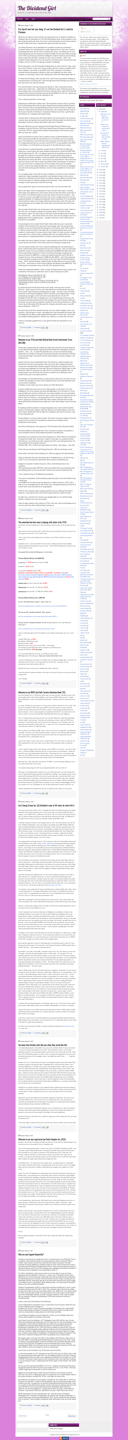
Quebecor (83, 458)
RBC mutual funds (85, 488)
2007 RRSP (83, 109)
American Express (85, 118)
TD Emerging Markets (86, 535)
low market (83, 693)
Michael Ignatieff (85, 381)
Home (47, 1415)
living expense (84, 691)
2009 (100, 212)
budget (82, 613)
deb (81, 635)
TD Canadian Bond (85, 530)
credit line (83, 630)
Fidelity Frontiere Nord (86, 273)
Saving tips (83, 505)
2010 (100, 210)
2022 (100, 178)
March (102, 161)
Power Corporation (85, 447)
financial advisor (85, 664)
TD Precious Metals (86, 552)
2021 (100, 180)
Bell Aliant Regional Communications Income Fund (85, 146)
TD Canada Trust (85, 528)
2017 (100, 191)
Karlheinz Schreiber (86, 338)
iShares (82, 674)
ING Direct (83, 321)
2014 (100, 199)
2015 (100, 196)
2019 (100, 186)
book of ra (77, 1434)
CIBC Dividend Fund (86, 185)
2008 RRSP (83, 111)
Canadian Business (85, 198)
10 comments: (37, 1127)
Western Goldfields (85, 603)
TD (81, 526)
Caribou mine (84, 208)
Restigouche (83, 498)
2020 (100, 183)
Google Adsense (85, 303)
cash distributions (85, 618)
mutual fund (83, 705)
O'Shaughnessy (84, 418)
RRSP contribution (85, 493)
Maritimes (83, 374)
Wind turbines (84, 606)
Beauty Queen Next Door (54, 885)
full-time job (83, 669)
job (81, 681)
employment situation (86, 660)
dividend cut (83, 650)
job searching (84, 686)
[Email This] (41, 328)
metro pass (83, 698)
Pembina (82, 431)
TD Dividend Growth (86, 533)
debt (81, 637)
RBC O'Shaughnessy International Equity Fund (86, 480)
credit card (83, 628)
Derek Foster (84, 250)
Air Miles (82, 116)
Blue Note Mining (85, 177)
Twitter (82, 592)
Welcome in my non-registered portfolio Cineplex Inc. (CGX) (42, 1139)
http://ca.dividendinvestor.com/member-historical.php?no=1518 (36, 629)
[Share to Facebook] (47, 328)
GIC (81, 293)
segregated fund (85, 727)
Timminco (83, 585)
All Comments (86, 32)
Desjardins (83, 253)
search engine (84, 724)
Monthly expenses (85, 388)
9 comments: (37, 1405)
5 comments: (37, 327)
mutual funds (84, 708)
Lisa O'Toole (83, 345)
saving (82, 720)
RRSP (82, 491)
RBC (81, 460)
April (102, 158)
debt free (82, 640)
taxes (81, 747)
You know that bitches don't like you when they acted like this (42, 1045)
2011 (100, 207)
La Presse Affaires (85, 340)
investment (83, 676)
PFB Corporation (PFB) (87, 420)
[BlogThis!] (43, 328)
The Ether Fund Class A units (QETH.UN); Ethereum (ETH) (87, 581)
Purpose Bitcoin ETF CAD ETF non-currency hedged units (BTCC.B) (87, 451)
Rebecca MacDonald (48, 843)
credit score (83, 633)
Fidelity (82, 271)
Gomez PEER (84, 300)
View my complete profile (88, 84)
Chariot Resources (85, 210)
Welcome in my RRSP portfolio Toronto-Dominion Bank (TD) (41, 692)
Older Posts (71, 1416)
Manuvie (82, 361)
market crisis (84, 696)
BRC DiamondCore (85, 137)
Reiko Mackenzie (85, 496)
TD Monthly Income (86, 549)
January (103, 166)
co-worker (83, 623)
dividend (82, 647)
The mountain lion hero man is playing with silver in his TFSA (42, 522)
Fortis (82, 288)
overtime (82, 710)
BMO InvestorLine (85, 134)
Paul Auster (83, 429)
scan (81, 722)
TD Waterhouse (84, 558)
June (102, 153)
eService (82, 655)
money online (84, 703)
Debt (27, 19)
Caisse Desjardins (85, 196)
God (81, 298)
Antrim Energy (84, 121)
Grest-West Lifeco (85, 308)
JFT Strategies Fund (86, 335)
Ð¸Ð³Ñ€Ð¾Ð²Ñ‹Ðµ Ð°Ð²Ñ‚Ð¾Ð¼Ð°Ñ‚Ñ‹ (35, 0)
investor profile (84, 679)
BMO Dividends (84, 128)
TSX (81, 568)
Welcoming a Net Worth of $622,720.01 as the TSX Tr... (105, 118)
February (103, 164)
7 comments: (37, 1242)
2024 (100, 172)
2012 (100, 204)
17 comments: (37, 1033)
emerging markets (85, 657)
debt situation (84, 642)
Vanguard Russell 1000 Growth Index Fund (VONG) (87, 596)
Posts (84, 28)
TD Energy (83, 540)
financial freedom (85, 666)
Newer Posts (22, 1416)
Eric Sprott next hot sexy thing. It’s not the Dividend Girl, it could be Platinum (45, 31)
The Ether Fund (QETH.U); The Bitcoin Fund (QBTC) (86, 574)
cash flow (83, 620)
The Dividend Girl (37, 8)
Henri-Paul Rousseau (86, 317)
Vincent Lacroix (84, 601)
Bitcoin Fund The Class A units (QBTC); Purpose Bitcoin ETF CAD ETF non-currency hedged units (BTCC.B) (87, 158)
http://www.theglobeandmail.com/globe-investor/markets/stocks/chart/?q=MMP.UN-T (42, 606)
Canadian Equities (85, 205)
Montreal (82, 390)
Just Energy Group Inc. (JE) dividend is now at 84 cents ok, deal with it (46, 805)
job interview (83, 683)
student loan (83, 741)
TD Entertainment (85, 542)
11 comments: (37, 510)
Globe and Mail (84, 296)
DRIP (81, 245)
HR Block (83, 310)
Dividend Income (85, 255)
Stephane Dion (84, 521)
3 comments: (37, 683)
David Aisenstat (84, 248)
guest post (83, 671)
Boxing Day (83, 180)
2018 (100, 188)
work (81, 755)
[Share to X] (45, 328)
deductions (83, 645)
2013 (100, 202)
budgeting (83, 615)
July (102, 150)
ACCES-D (83, 113)
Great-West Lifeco (85, 305)
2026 (100, 109)
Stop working (84, 523)
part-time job (83, 713)
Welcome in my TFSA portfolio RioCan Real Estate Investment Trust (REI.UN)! (45, 341)
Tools (33, 19)
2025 (100, 169)
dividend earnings (85, 652)
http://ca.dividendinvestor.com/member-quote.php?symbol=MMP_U (37, 616)
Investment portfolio (86, 331)
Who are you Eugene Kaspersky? (31, 1254)
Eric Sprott (83, 268)
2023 (100, 175)
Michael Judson (84, 383)
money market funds (86, 701)
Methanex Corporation (86, 376)
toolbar (82, 752)
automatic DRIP (84, 611)
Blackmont (83, 175)
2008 (100, 215)
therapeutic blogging (86, 750)
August (103, 111)
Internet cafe (84, 328)
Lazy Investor (84, 342)
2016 (100, 194)
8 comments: (37, 793)
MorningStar (83, 393)
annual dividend (84, 608)
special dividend (85, 729)
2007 (100, 218)
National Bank (84, 404)
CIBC (81, 182)
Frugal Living (84, 291)
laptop (82, 688)
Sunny (84, 55)
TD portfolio (83, 561)
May (102, 156)
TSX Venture (84, 570)
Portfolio (19, 19)
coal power (83, 625)
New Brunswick (84, 411)
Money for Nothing (85, 385)
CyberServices (84, 243)
